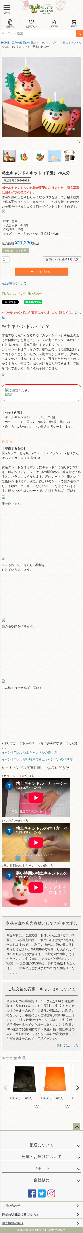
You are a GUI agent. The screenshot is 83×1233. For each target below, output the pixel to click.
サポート (42, 1168)
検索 (79, 33)
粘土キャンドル (72, 42)
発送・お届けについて (42, 1156)
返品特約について (14, 283)
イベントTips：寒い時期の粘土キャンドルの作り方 (37, 759)
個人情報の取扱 (12, 1223)
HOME (5, 42)
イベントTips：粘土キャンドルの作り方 (29, 752)
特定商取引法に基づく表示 (20, 1214)
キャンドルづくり (49, 42)
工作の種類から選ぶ (24, 42)
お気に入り (31, 26)
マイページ (53, 26)
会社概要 (42, 1180)
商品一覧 (10, 26)
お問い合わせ (11, 1205)
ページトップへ (76, 1127)
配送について (42, 1145)
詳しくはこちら (67, 1045)
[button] (5, 1088)
